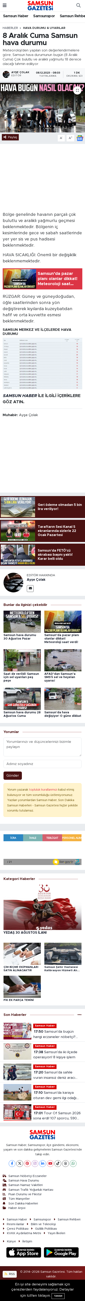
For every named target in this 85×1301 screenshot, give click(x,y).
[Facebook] (12, 1163)
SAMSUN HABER (20, 396)
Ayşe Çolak (36, 579)
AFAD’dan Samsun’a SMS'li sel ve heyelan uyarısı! (60, 677)
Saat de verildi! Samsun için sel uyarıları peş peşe (21, 677)
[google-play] (61, 1253)
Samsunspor (44, 16)
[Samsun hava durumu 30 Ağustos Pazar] (22, 621)
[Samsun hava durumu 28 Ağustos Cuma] (22, 698)
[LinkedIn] (42, 1163)
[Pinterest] (27, 1163)
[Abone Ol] (79, 138)
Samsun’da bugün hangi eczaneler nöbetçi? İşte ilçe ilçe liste (54, 1034)
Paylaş (12, 137)
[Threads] (65, 1163)
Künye (11, 1241)
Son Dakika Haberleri (23, 1203)
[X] (19, 1163)
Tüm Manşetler (19, 1198)
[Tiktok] (57, 1163)
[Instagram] (35, 1163)
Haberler (10, 28)
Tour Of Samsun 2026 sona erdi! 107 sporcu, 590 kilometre (57, 1116)
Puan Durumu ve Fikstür (25, 1194)
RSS (11, 1274)
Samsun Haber (15, 16)
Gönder (12, 775)
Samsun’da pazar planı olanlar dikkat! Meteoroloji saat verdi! (61, 639)
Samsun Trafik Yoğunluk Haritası (30, 1189)
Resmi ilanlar (15, 1224)
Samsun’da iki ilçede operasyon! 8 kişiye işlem (55, 1054)
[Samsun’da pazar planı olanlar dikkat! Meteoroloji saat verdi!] (63, 621)
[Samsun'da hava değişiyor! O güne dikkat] (63, 698)
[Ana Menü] (5, 5)
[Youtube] (50, 1163)
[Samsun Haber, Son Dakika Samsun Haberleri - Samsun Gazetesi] (40, 5)
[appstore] (24, 1253)
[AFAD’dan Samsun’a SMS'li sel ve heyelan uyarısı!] (63, 660)
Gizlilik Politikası (46, 1228)
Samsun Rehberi (69, 1219)
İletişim (27, 1241)
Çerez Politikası (17, 1228)
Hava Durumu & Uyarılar (44, 28)
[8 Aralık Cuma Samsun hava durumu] (42, 107)
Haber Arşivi (16, 1208)
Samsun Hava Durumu (23, 1180)
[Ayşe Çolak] (13, 582)
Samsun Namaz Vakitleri (25, 1185)
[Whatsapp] (73, 1163)
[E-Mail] (30, 588)
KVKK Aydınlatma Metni (24, 1233)
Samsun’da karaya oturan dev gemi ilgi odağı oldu (54, 1096)
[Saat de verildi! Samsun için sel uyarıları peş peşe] (22, 660)
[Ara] (78, 5)
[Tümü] (79, 1015)
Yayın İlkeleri (56, 1233)
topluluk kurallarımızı (43, 789)
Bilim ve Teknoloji (43, 1224)
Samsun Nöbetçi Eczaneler (27, 1176)
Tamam (58, 1296)
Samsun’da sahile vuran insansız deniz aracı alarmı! (54, 1075)
